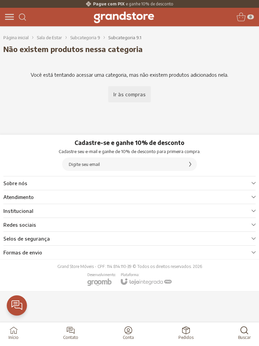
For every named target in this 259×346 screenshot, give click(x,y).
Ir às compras (129, 94)
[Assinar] (190, 164)
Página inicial (16, 37)
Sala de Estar (49, 37)
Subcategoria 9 (85, 37)
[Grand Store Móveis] (124, 16)
